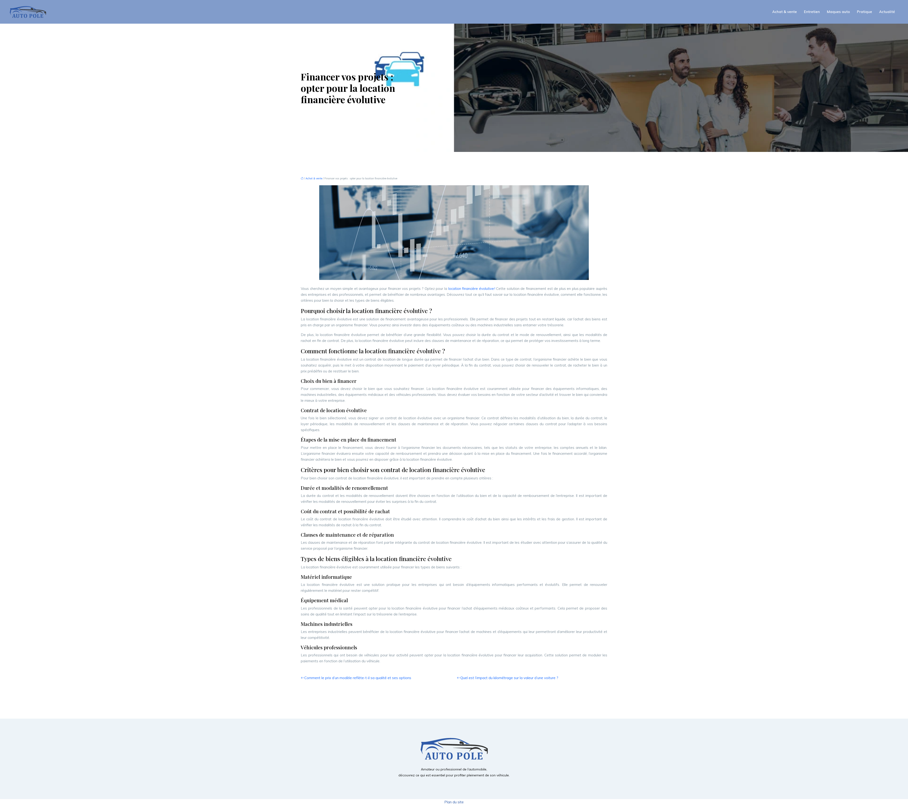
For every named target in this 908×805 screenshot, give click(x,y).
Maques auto (838, 11)
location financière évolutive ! (471, 288)
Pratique (864, 11)
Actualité (887, 11)
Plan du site (454, 802)
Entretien (812, 11)
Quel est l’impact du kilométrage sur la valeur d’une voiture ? (509, 678)
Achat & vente (784, 11)
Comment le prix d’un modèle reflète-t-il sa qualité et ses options (357, 678)
